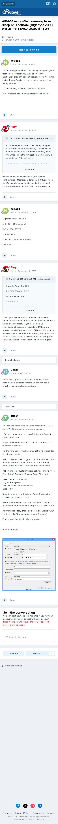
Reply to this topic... (18, 637)
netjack (9, 37)
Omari (14, 369)
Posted (23, 64)
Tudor (14, 415)
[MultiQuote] (4, 115)
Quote (13, 114)
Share (14, 653)
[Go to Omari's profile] (5, 372)
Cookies (51, 813)
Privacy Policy (22, 813)
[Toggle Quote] (7, 138)
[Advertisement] (29, 701)
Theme (7, 813)
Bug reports (28, 40)
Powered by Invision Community (29, 819)
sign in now (18, 619)
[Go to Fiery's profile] (5, 129)
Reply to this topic (29, 49)
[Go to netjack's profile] (5, 62)
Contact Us (38, 813)
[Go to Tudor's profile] (5, 418)
